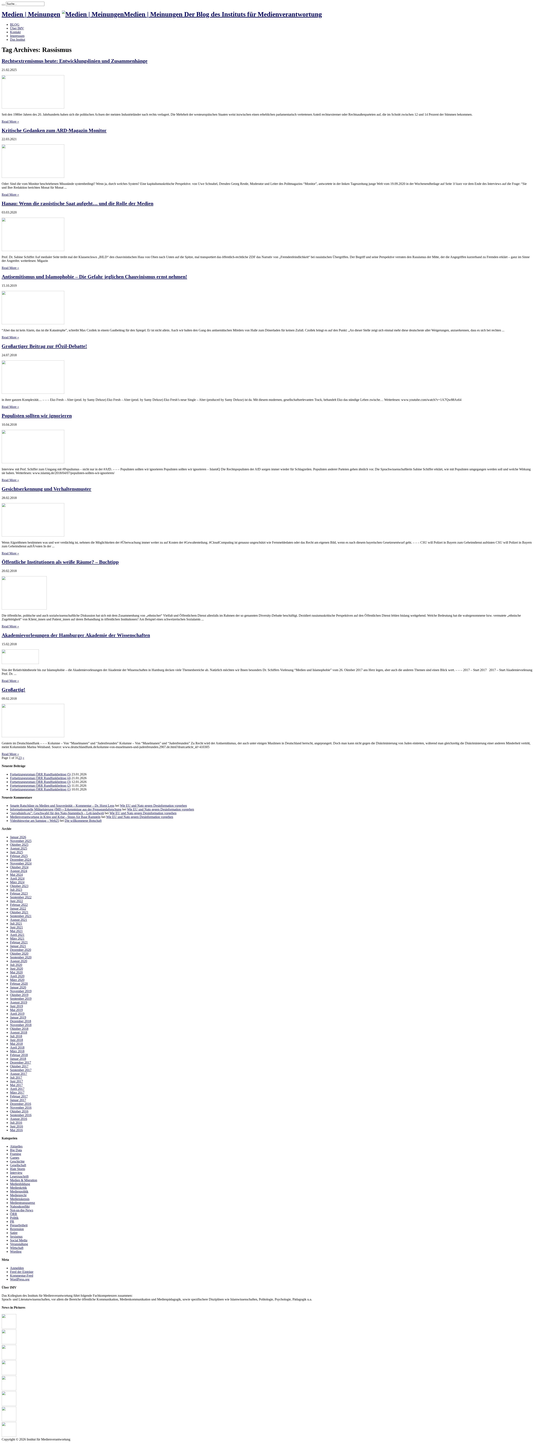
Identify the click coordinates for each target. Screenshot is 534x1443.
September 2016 (20, 1115)
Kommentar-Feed (21, 1275)
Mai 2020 (16, 972)
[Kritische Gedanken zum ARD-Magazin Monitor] (9, 1374)
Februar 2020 (19, 983)
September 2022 (20, 897)
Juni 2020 (16, 968)
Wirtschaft (16, 1248)
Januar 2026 (18, 837)
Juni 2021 (16, 927)
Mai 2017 (16, 1085)
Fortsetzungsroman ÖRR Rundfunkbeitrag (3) (40, 782)
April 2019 (17, 1013)
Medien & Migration (23, 1180)
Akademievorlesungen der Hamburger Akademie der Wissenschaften (76, 635)
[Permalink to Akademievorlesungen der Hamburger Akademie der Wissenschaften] (20, 663)
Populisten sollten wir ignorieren (37, 415)
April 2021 (17, 935)
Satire (14, 1233)
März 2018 (17, 1051)
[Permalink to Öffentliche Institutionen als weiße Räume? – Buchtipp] (24, 608)
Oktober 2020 (19, 953)
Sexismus (16, 1236)
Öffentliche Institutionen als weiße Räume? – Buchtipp (60, 562)
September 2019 (20, 998)
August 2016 (18, 1119)
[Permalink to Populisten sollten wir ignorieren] (33, 462)
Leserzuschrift (19, 1176)
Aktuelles (16, 1146)
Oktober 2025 (19, 844)
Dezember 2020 (20, 950)
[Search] (3, 4)
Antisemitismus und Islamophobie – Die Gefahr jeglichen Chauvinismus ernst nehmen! (94, 276)
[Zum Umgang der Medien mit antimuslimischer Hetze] (9, 1420)
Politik (14, 1218)
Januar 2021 (18, 946)
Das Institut (17, 39)
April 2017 (17, 1089)
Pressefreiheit (19, 1225)
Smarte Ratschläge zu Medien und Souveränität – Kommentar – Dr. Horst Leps (62, 805)
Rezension (17, 1229)
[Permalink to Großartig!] (33, 736)
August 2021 (18, 920)
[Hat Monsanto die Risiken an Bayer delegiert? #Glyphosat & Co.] (9, 1343)
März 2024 (17, 882)
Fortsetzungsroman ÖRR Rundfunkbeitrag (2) (40, 785)
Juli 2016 (16, 1122)
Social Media (18, 1240)
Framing (15, 1154)
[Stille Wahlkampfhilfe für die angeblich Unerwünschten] (9, 1435)
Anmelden (17, 1268)
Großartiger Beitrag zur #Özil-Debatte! (44, 346)
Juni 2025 (16, 852)
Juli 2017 (16, 1077)
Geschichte (17, 1161)
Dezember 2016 (20, 1104)
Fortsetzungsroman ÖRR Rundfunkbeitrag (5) (40, 774)
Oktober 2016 (19, 1111)
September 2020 (20, 957)
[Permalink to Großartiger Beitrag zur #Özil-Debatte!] (33, 392)
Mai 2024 (16, 874)
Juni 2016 (16, 1126)
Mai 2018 (16, 1043)
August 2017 (18, 1074)
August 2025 (18, 848)
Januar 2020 (18, 987)
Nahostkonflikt (20, 1206)
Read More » (10, 121)
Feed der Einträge (21, 1272)
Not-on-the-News (21, 1210)
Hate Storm (17, 1169)
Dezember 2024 (20, 859)
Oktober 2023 (19, 886)
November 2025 (20, 841)
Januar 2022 (18, 908)
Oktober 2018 (19, 1028)
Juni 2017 (16, 1081)
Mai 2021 (16, 931)
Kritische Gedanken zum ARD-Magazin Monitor (54, 130)
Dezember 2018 (20, 1021)
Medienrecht (18, 1195)
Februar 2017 (19, 1096)
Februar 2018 (19, 1055)
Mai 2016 (16, 1130)
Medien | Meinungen (31, 14)
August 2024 (18, 871)
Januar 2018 (18, 1058)
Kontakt (15, 32)
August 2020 (18, 961)
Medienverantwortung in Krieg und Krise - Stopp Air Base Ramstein (55, 817)
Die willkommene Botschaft (83, 820)
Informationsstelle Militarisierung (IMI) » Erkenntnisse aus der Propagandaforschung (65, 809)
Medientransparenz (22, 1202)
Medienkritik (18, 1187)
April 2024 (17, 878)
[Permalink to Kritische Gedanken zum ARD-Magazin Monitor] (33, 176)
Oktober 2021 (19, 912)
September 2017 (20, 1070)
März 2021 (17, 938)
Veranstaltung (19, 1244)
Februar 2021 (19, 942)
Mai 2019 (16, 1010)
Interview (16, 1172)
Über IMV (17, 28)
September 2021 (20, 916)
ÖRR (13, 1214)
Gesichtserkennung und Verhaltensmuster (46, 489)
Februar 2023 (19, 893)
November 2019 (20, 991)
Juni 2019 (16, 1006)
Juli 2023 (16, 889)
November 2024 (20, 863)
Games (14, 1157)
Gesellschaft (18, 1165)
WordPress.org (19, 1279)
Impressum (17, 36)
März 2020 (17, 980)
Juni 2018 (16, 1040)
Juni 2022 (16, 901)
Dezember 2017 (20, 1062)
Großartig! (13, 689)
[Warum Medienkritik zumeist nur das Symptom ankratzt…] (9, 1404)
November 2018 (20, 1025)
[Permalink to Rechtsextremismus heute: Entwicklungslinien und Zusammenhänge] (33, 107)
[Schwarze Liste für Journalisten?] (9, 1358)
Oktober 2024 (19, 867)
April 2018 (17, 1047)
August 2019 (18, 1002)
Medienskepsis (19, 1199)
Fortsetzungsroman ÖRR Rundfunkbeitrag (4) (40, 778)
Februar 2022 (19, 904)
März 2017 (17, 1092)
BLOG (14, 24)
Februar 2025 (19, 856)
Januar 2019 (18, 1017)
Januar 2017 (18, 1100)
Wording (15, 1251)
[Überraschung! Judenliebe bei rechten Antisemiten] (9, 1327)
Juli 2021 (16, 923)
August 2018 (18, 1032)
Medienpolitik (19, 1191)
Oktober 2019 (19, 995)
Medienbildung (20, 1184)
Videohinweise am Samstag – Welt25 (34, 820)
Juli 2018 (16, 1036)
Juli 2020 (16, 965)
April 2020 (17, 976)
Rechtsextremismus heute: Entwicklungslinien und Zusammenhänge (74, 61)
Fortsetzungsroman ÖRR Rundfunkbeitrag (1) (40, 789)
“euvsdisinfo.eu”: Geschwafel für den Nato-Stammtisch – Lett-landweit (57, 813)
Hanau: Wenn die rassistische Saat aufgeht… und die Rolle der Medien (77, 203)
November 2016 (20, 1107)
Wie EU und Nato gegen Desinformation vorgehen (153, 805)
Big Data (16, 1150)
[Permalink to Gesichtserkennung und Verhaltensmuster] (33, 535)
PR (12, 1221)
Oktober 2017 (19, 1066)
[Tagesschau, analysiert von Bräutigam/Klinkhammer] (9, 1389)
